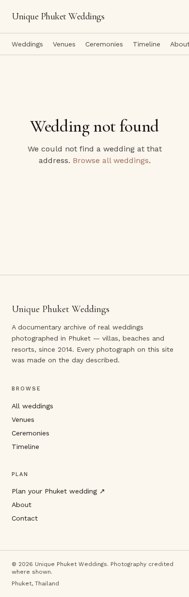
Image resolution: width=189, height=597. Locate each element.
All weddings (32, 406)
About (22, 504)
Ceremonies (104, 44)
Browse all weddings (111, 160)
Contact (25, 518)
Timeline (146, 44)
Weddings (27, 44)
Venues (64, 44)
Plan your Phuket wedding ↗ (58, 491)
